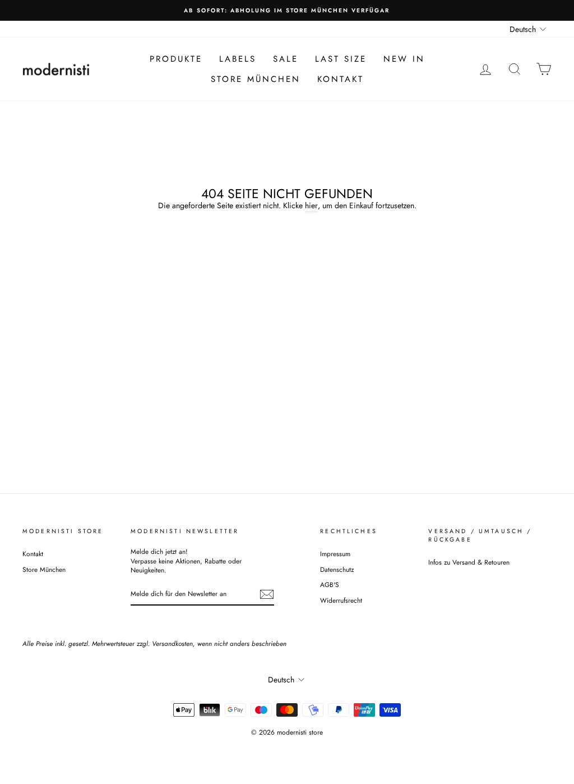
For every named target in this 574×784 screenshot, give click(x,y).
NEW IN (404, 59)
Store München (255, 79)
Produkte (176, 59)
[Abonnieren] (267, 594)
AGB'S (329, 584)
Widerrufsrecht (341, 600)
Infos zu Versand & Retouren (469, 562)
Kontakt (340, 79)
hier (311, 205)
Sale (285, 59)
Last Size (341, 59)
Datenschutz (337, 569)
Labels (237, 59)
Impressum (335, 553)
